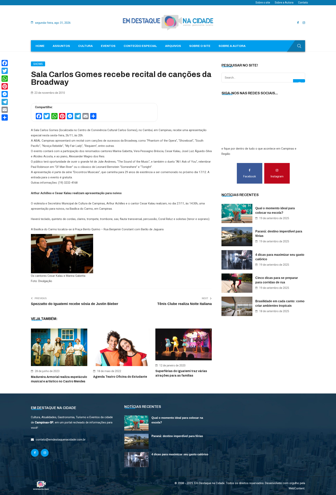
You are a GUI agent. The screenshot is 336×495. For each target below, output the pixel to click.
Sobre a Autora (284, 2)
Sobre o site (263, 2)
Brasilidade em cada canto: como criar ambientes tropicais (279, 303)
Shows (38, 64)
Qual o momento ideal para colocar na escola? (275, 210)
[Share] (5, 117)
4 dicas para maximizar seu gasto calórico (279, 257)
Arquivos (173, 45)
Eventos (108, 45)
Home (40, 45)
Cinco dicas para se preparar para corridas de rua (276, 280)
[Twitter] (5, 71)
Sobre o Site (199, 45)
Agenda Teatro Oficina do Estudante (120, 376)
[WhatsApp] (5, 78)
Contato (303, 2)
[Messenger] (5, 94)
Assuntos (61, 45)
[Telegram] (5, 102)
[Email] (5, 110)
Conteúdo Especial (140, 45)
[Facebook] (5, 63)
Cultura (85, 45)
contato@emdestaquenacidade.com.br (61, 439)
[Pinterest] (5, 86)
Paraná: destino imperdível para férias (278, 233)
